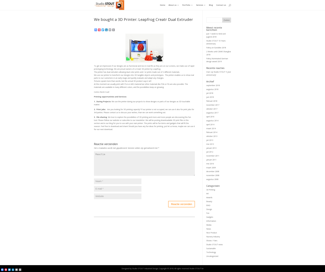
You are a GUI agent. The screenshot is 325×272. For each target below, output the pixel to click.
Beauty (209, 201)
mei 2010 (210, 163)
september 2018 (213, 85)
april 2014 (210, 124)
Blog (211, 5)
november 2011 (212, 156)
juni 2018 (210, 97)
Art (207, 193)
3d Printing (210, 189)
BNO (208, 205)
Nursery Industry (213, 236)
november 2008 (212, 175)
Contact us (221, 5)
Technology (211, 252)
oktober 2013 (211, 136)
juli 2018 (209, 93)
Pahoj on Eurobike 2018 (216, 47)
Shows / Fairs (211, 240)
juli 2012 (209, 152)
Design (209, 209)
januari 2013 (211, 148)
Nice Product (211, 232)
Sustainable (211, 248)
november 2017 (212, 105)
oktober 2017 (211, 109)
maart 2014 (211, 128)
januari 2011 (211, 159)
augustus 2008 (212, 179)
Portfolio (186, 5)
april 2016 (210, 116)
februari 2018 (211, 101)
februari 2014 (211, 132)
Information (211, 221)
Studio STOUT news (214, 244)
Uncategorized (212, 256)
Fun (207, 213)
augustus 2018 (212, 89)
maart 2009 (211, 167)
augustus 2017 (212, 112)
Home (162, 5)
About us (172, 5)
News (208, 229)
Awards (209, 197)
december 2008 (212, 171)
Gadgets (209, 217)
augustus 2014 (212, 120)
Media (208, 225)
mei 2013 (210, 144)
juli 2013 (209, 140)
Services (199, 5)
